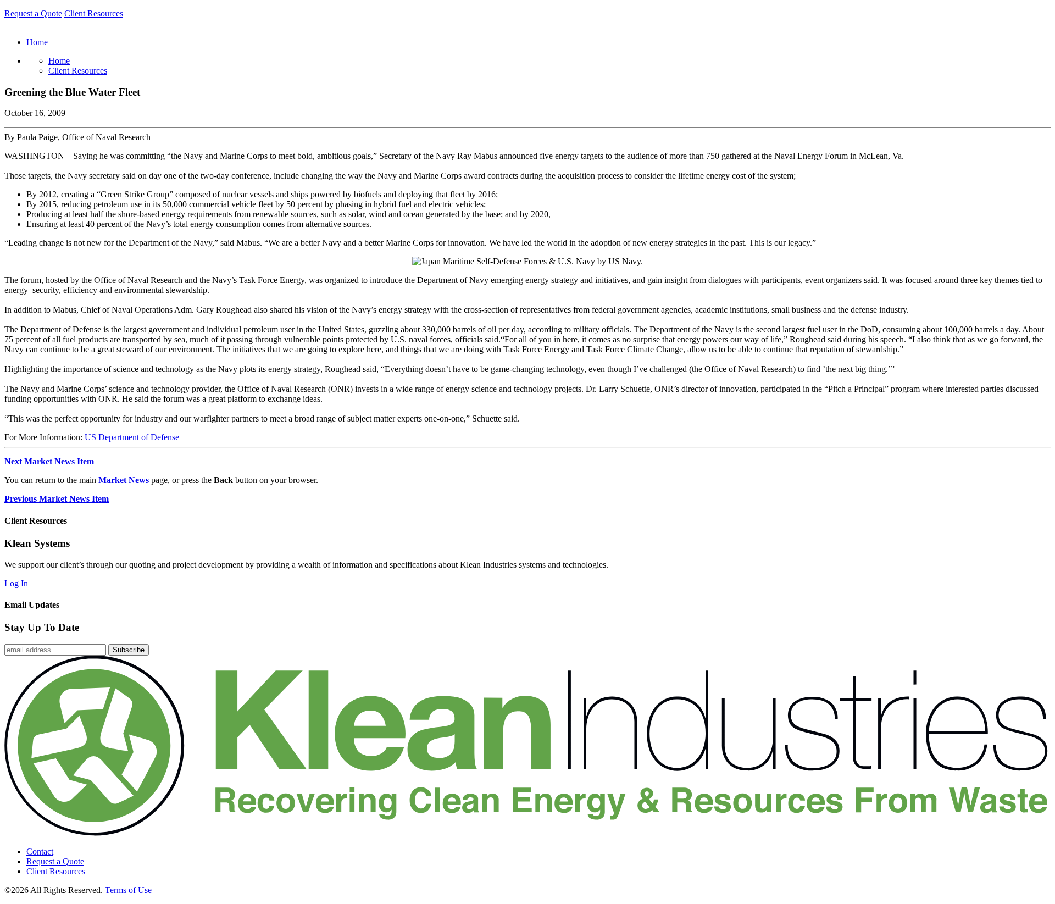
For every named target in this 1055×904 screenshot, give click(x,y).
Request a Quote (33, 13)
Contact (39, 851)
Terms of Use (128, 890)
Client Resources (93, 13)
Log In (16, 583)
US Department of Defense (132, 437)
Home (59, 60)
